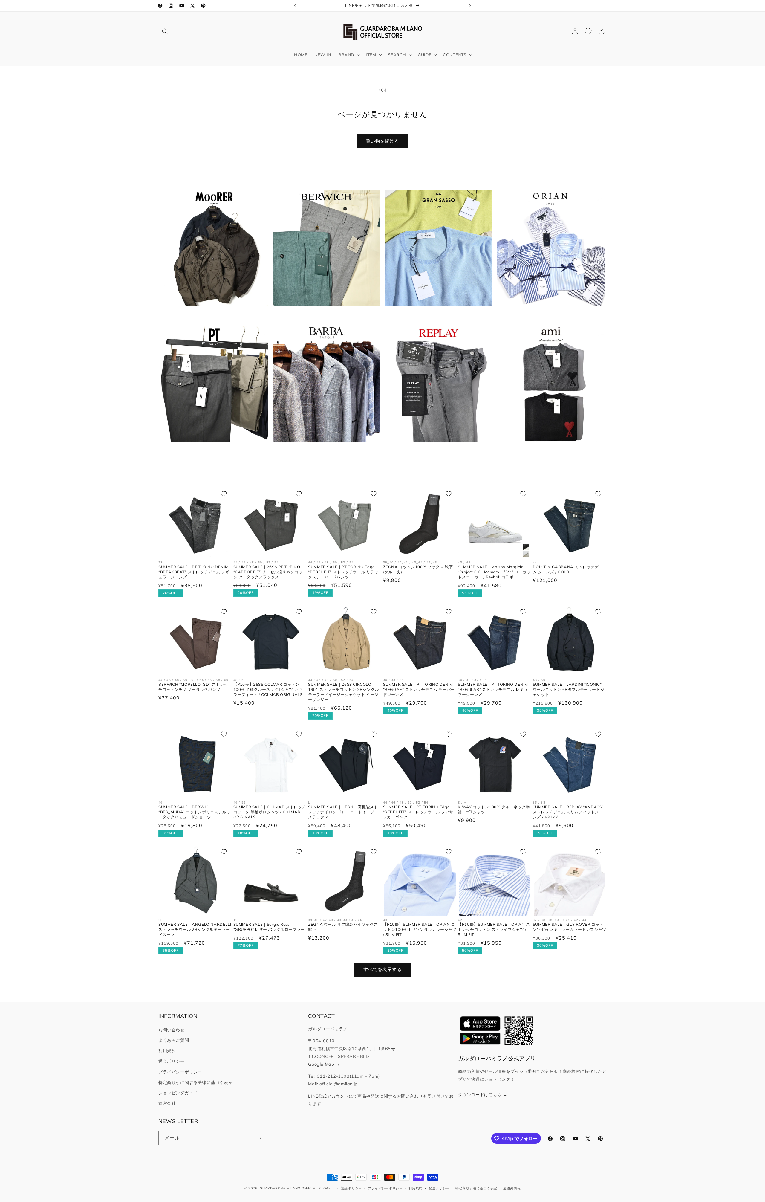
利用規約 (167, 1050)
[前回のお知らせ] (295, 5)
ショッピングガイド (178, 1093)
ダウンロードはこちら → (482, 1094)
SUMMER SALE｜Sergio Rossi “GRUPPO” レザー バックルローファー (269, 927)
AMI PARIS (547, 451)
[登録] (259, 1138)
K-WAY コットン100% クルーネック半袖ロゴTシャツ (494, 809)
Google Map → (324, 1064)
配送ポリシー (439, 1188)
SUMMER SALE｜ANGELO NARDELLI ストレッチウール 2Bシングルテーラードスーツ (194, 929)
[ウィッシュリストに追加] (224, 494)
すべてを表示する (382, 969)
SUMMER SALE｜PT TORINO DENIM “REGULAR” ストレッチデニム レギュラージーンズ (493, 689)
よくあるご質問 (173, 1040)
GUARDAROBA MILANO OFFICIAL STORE (295, 1188)
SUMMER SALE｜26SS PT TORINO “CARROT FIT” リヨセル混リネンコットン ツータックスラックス (270, 571)
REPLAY (435, 451)
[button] (165, 31)
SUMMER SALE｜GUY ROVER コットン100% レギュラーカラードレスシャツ (569, 927)
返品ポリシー (351, 1188)
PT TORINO (210, 451)
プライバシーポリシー (180, 1072)
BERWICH (323, 315)
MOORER (211, 315)
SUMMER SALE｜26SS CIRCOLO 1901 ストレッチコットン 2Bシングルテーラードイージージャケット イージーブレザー (343, 692)
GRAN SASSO (435, 315)
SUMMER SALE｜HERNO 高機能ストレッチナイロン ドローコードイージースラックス (343, 811)
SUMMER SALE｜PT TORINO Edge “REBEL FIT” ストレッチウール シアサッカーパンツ (418, 811)
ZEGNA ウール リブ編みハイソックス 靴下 (343, 927)
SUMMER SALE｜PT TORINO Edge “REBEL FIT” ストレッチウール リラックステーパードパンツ (343, 571)
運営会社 (167, 1103)
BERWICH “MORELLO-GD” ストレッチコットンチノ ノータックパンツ (193, 687)
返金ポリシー (171, 1061)
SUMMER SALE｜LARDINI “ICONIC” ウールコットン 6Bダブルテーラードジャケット (568, 689)
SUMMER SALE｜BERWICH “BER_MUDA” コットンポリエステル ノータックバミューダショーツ (195, 811)
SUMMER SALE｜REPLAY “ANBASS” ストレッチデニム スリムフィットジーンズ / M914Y (568, 811)
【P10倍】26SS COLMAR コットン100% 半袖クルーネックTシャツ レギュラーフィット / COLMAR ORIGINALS (270, 689)
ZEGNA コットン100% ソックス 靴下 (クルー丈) (418, 569)
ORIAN (547, 315)
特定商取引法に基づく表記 (476, 1188)
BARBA (323, 451)
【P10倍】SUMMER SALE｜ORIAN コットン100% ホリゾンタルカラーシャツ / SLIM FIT (420, 929)
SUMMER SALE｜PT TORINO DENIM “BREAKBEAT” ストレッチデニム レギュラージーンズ (194, 571)
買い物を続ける (382, 141)
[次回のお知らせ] (470, 5)
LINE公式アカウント (328, 1096)
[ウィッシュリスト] (588, 31)
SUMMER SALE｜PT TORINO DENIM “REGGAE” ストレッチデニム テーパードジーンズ (419, 689)
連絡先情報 (512, 1188)
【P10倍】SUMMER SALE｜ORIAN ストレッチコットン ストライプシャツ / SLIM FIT (494, 929)
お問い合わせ (171, 1030)
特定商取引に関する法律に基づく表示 (195, 1082)
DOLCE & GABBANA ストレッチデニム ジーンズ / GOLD (568, 569)
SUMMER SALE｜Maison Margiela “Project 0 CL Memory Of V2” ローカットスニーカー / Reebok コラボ (494, 571)
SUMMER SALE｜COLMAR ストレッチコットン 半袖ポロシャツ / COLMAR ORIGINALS (269, 811)
